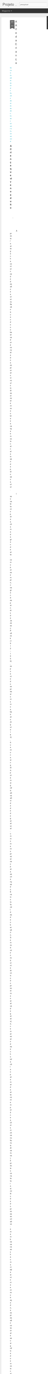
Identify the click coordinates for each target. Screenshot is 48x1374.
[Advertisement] (26, 61)
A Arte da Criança (16, 42)
